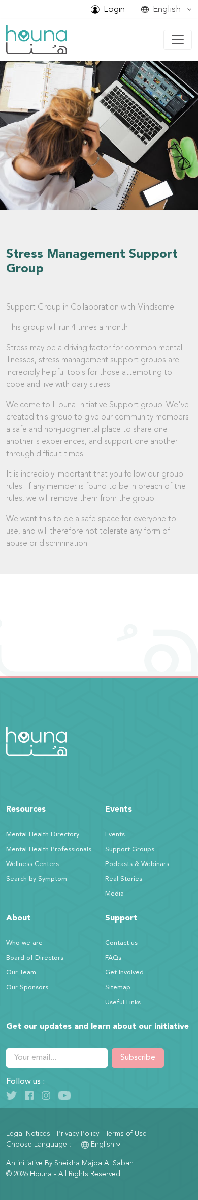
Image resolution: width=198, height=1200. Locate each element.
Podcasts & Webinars (137, 864)
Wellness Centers (32, 864)
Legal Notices (28, 1133)
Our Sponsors (27, 987)
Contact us (121, 943)
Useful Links (123, 1002)
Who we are (24, 943)
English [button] (102, 1144)
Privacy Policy (78, 1133)
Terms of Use (126, 1133)
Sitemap (117, 987)
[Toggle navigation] (177, 40)
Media (114, 893)
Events (115, 834)
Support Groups (129, 849)
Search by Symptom (36, 879)
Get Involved (124, 972)
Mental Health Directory (42, 834)
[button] (166, 9)
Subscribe (137, 1058)
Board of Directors (34, 958)
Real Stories (123, 879)
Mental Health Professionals (48, 849)
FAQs (113, 958)
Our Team (21, 972)
